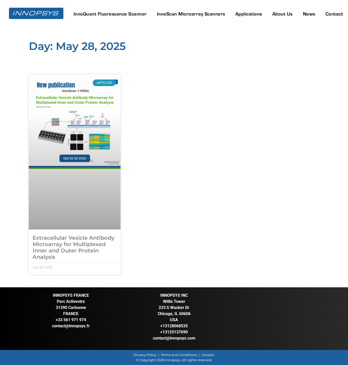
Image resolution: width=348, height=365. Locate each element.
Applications (248, 13)
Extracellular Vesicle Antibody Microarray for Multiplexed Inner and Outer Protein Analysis (73, 247)
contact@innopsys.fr (71, 325)
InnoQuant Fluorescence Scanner (110, 13)
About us (282, 13)
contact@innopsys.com (174, 338)
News (309, 13)
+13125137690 (174, 332)
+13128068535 (174, 325)
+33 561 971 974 (71, 319)
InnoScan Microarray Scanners (191, 13)
